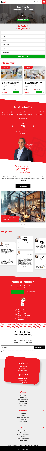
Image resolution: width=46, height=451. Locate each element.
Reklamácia (35, 445)
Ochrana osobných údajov (17, 445)
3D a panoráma (23, 432)
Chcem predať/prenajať (23, 399)
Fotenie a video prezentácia (23, 438)
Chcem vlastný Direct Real (23, 417)
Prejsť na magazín (23, 186)
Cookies (9, 445)
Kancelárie (23, 415)
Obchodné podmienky (28, 445)
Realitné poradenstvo (23, 430)
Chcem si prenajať (23, 397)
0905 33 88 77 (23, 368)
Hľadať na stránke (23, 440)
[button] (21, 73)
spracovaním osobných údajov (14, 350)
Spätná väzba (23, 405)
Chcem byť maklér (23, 419)
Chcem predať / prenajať (23, 19)
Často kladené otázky (23, 403)
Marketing (23, 436)
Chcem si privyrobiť (23, 421)
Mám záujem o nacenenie (17, 292)
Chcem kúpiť (23, 395)
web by (19, 449)
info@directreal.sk (23, 370)
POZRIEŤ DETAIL (15, 92)
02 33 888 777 (23, 367)
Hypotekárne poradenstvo (23, 434)
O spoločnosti (23, 413)
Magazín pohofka (23, 401)
